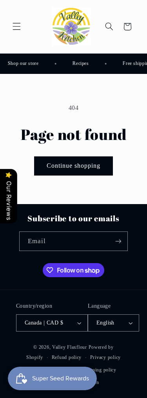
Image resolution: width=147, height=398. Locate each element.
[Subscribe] (118, 241)
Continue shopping (74, 165)
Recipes (80, 63)
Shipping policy (99, 370)
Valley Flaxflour (70, 347)
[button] (16, 27)
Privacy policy (105, 357)
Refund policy (67, 357)
